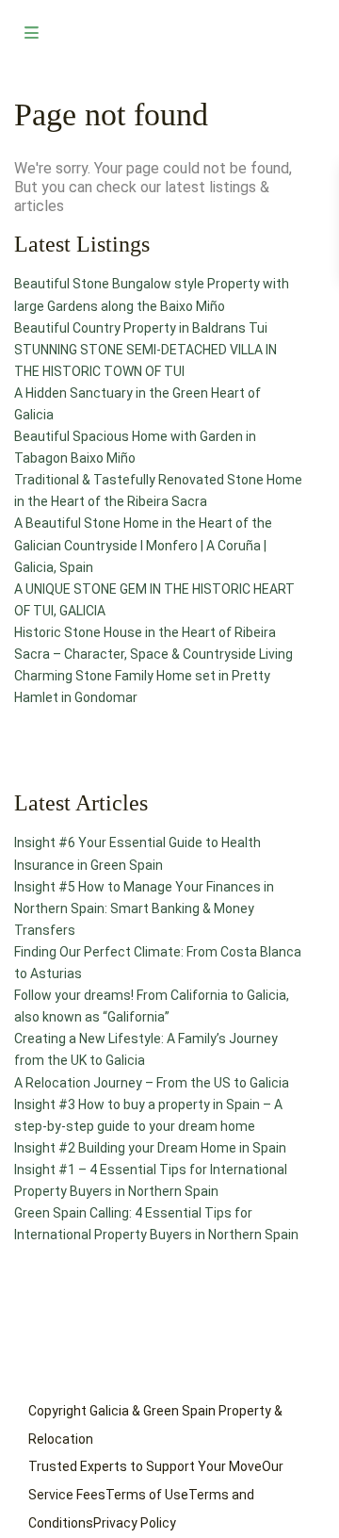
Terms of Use (146, 1494)
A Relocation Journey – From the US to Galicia (151, 1082)
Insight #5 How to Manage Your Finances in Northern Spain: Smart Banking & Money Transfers (144, 908)
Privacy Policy (134, 1522)
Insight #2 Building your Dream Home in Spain (150, 1147)
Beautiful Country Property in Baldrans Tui (140, 327)
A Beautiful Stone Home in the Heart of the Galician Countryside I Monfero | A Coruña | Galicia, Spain (143, 544)
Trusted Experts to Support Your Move (145, 1466)
